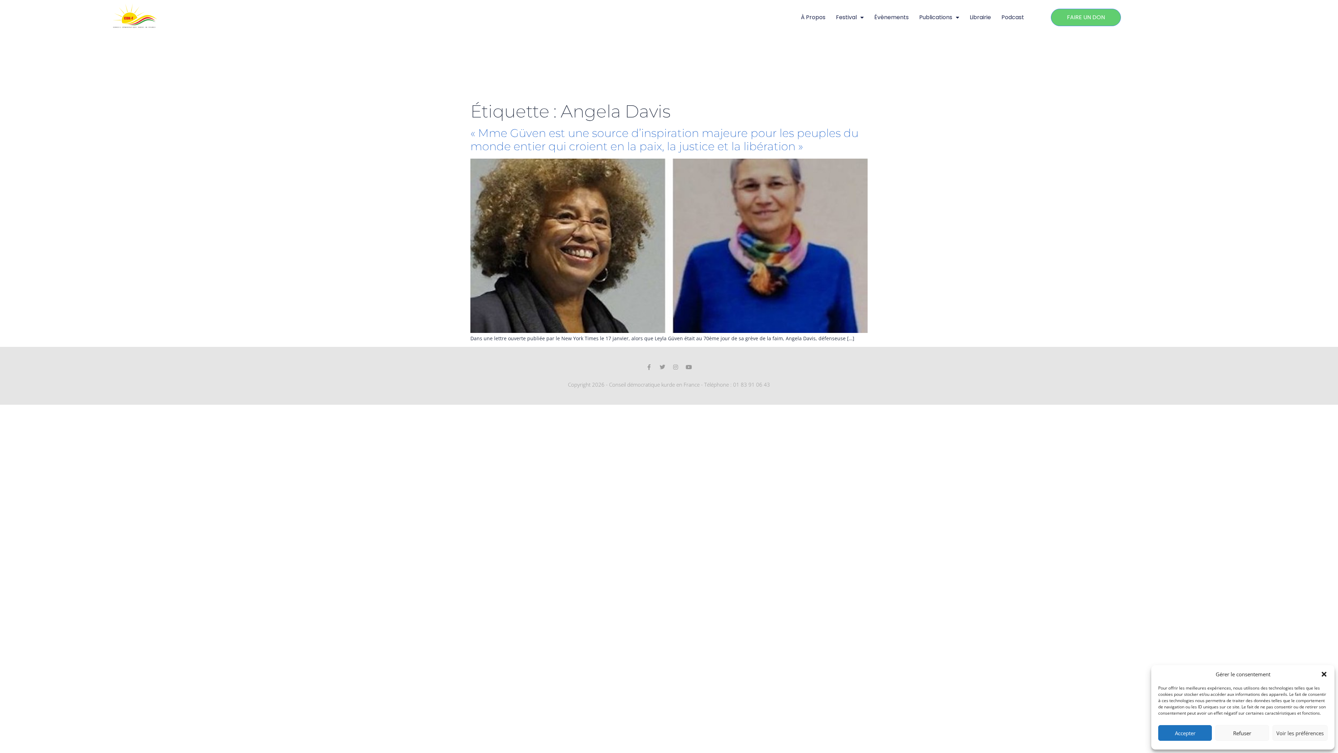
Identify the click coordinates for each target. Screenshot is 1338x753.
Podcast (1012, 17)
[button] (1324, 674)
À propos (813, 17)
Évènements (891, 17)
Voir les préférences (1300, 733)
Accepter (1185, 733)
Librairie (980, 17)
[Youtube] (689, 367)
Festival (846, 17)
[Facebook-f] (649, 367)
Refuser (1242, 733)
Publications (935, 17)
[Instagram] (675, 367)
